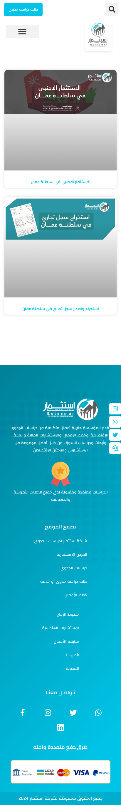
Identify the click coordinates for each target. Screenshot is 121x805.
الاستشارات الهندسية (60, 628)
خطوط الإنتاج (68, 614)
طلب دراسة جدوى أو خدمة (63, 581)
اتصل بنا (72, 655)
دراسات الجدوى (73, 568)
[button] (112, 9)
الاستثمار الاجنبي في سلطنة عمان (60, 182)
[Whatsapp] (98, 712)
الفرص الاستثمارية (71, 554)
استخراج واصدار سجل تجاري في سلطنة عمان (60, 309)
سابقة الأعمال (66, 641)
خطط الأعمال (76, 595)
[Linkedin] (60, 727)
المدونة (72, 668)
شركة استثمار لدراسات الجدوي (60, 541)
